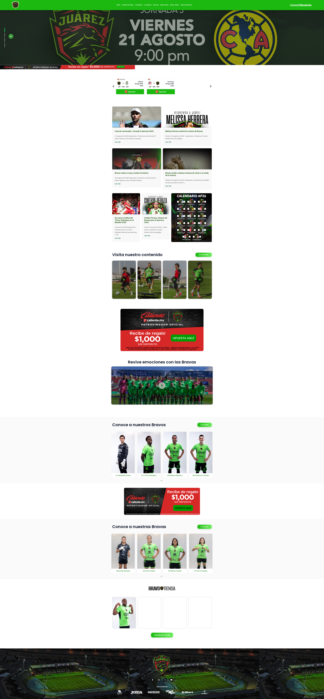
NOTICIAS (156, 5)
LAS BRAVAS (147, 5)
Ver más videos (203, 255)
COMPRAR (124, 618)
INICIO (118, 5)
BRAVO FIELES (164, 5)
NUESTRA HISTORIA (127, 5)
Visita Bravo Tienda (162, 635)
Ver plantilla (204, 425)
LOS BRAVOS (138, 5)
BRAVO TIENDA (174, 5)
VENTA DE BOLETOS (186, 5)
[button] (11, 36)
